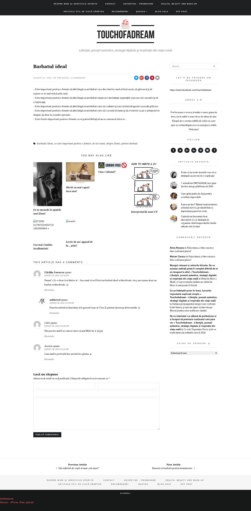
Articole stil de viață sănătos (84, 11)
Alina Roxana (177, 248)
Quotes (140, 11)
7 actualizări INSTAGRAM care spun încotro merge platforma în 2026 (198, 185)
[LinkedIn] (193, 150)
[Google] (187, 150)
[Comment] (157, 78)
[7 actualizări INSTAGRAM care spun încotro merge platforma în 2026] (174, 186)
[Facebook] (173, 150)
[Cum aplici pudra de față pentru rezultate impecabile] (174, 196)
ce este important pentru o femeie (72, 143)
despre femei (113, 143)
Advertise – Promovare (138, 4)
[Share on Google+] (141, 78)
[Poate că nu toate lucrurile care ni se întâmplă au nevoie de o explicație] (174, 175)
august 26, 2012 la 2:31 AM (56, 275)
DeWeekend (6, 498)
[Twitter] (180, 150)
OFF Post (181, 11)
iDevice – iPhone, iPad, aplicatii (17, 502)
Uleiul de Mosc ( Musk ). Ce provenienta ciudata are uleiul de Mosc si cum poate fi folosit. (193, 282)
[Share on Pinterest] (152, 78)
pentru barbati (130, 143)
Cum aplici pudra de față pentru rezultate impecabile (196, 195)
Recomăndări (120, 11)
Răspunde (49, 290)
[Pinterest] (200, 150)
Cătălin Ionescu (54, 272)
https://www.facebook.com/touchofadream (190, 90)
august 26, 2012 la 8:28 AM (62, 303)
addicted (55, 299)
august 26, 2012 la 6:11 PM (56, 349)
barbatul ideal (45, 143)
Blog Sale (161, 11)
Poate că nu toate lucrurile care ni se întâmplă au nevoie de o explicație (199, 174)
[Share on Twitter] (136, 78)
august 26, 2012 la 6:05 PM (56, 326)
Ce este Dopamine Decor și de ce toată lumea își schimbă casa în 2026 (193, 331)
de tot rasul (61, 78)
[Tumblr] (214, 150)
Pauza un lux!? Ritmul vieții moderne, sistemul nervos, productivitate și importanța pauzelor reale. (199, 208)
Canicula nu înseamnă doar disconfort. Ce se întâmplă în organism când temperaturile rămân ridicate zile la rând (198, 221)
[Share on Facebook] (147, 78)
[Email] (207, 150)
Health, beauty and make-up (179, 4)
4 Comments (78, 78)
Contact (110, 4)
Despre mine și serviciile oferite (75, 4)
